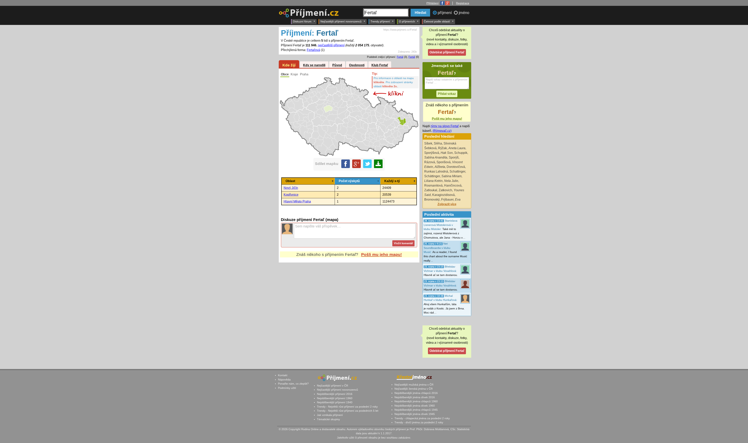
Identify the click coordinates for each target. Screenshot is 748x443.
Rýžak (442, 148)
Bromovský (432, 199)
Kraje (294, 74)
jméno (464, 13)
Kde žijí (288, 65)
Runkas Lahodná (436, 171)
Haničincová (452, 185)
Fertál (400, 56)
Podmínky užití (287, 387)
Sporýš (454, 157)
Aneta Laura (456, 148)
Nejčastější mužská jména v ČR (413, 384)
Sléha (438, 143)
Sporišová (444, 162)
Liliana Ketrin (433, 180)
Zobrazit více (447, 204)
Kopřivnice (291, 194)
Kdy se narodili (314, 65)
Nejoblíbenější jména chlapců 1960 (416, 401)
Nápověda (284, 379)
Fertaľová (313, 50)
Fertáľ (411, 56)
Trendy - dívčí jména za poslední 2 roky (418, 422)
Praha (304, 74)
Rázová (429, 162)
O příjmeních (407, 21)
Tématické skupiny (328, 419)
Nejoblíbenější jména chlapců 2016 (416, 393)
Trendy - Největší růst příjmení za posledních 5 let (347, 410)
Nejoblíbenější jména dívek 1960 (414, 405)
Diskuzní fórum (302, 21)
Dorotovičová (456, 166)
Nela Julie (451, 180)
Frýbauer (447, 199)
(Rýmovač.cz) (442, 130)
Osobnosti (356, 65)
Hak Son (447, 152)
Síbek (428, 143)
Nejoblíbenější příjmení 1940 (334, 402)
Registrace (462, 3)
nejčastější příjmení (331, 45)
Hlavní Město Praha (297, 201)
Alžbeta (440, 166)
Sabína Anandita (435, 157)
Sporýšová (431, 152)
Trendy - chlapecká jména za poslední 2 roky (422, 418)
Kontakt (282, 375)
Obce (285, 74)
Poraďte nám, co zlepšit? (293, 383)
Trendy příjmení (380, 21)
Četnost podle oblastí (437, 21)
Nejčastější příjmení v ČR (332, 385)
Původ (337, 65)
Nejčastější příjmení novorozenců (341, 21)
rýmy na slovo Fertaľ (445, 126)
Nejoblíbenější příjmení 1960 (334, 398)
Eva (457, 199)
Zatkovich (445, 190)
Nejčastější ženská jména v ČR (413, 388)
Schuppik (460, 152)
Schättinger (432, 176)
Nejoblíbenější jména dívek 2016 (414, 397)
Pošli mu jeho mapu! (381, 254)
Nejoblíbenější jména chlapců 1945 (416, 409)
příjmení (445, 13)
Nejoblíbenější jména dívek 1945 (414, 414)
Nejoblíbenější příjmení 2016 (334, 393)
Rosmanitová (433, 185)
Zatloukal (430, 190)
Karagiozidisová (443, 194)
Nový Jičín (291, 187)
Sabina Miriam (451, 176)
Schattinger (457, 171)
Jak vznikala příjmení (330, 415)
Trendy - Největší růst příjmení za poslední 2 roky (347, 406)
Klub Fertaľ (379, 65)
